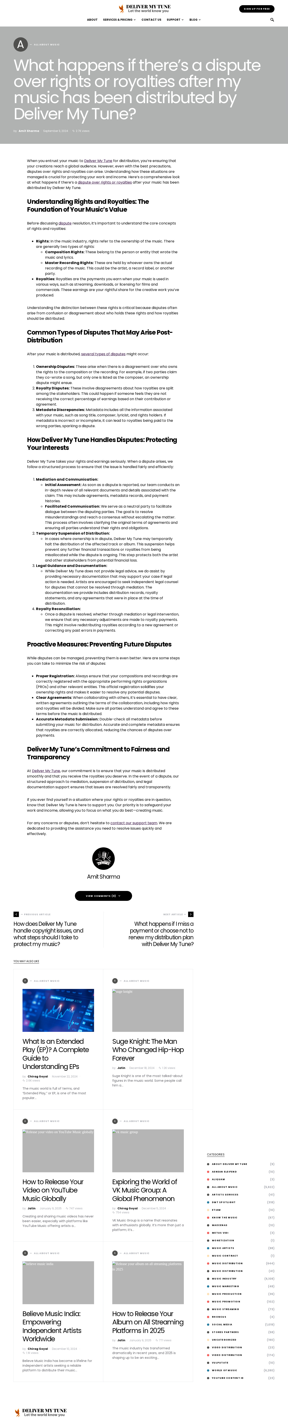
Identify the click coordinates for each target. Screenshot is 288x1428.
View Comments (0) (101, 896)
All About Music (225, 1187)
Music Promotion (226, 1301)
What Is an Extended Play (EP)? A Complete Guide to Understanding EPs (55, 1054)
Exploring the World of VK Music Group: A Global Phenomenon (144, 1190)
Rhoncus (219, 1317)
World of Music (224, 1370)
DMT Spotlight (224, 1202)
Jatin (121, 1068)
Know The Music (225, 1217)
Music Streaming (225, 1309)
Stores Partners (225, 1332)
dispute (65, 223)
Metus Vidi (220, 1233)
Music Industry (224, 1278)
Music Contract (225, 1255)
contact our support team (133, 823)
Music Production (227, 1294)
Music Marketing (225, 1286)
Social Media (222, 1324)
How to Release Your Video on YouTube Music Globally (52, 1190)
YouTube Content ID (228, 1378)
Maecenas (219, 1225)
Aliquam (218, 1179)
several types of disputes (103, 354)
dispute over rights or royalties (105, 182)
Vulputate (220, 1362)
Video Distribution (227, 1347)
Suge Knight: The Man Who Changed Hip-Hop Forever (148, 1050)
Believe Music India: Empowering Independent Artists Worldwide (51, 1326)
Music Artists (223, 1248)
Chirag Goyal (38, 1076)
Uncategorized (224, 1339)
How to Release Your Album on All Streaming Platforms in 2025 (147, 1322)
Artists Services (225, 1194)
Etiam (216, 1210)
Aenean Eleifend (224, 1171)
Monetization (223, 1240)
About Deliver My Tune (229, 1164)
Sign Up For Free (257, 9)
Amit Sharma (29, 131)
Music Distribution (227, 1263)
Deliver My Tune (98, 160)
